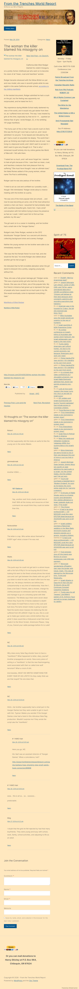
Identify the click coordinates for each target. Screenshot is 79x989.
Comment (9, 876)
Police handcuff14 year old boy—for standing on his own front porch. (64, 360)
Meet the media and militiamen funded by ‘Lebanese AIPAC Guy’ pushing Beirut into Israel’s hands (64, 443)
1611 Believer (17, 489)
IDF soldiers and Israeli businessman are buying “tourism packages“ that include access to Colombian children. (64, 403)
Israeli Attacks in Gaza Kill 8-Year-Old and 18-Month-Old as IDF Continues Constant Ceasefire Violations (63, 585)
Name (6, 889)
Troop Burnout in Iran (67, 410)
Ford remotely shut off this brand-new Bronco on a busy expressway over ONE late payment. (64, 556)
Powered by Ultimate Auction (70, 988)
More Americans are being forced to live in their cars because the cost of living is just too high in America (64, 455)
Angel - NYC (34, 394)
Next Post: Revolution (41, 403)
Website (7, 908)
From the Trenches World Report (30, 4)
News (48, 40)
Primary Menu (10, 28)
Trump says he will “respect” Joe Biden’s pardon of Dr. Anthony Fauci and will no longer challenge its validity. (64, 597)
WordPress (18, 981)
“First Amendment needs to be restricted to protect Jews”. (64, 414)
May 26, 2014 (14, 40)
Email (6, 899)
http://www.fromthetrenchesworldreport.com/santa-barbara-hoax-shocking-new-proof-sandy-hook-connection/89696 (31, 765)
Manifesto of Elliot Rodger (14, 302)
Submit (71, 265)
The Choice (65, 507)
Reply (9, 451)
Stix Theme (33, 981)
